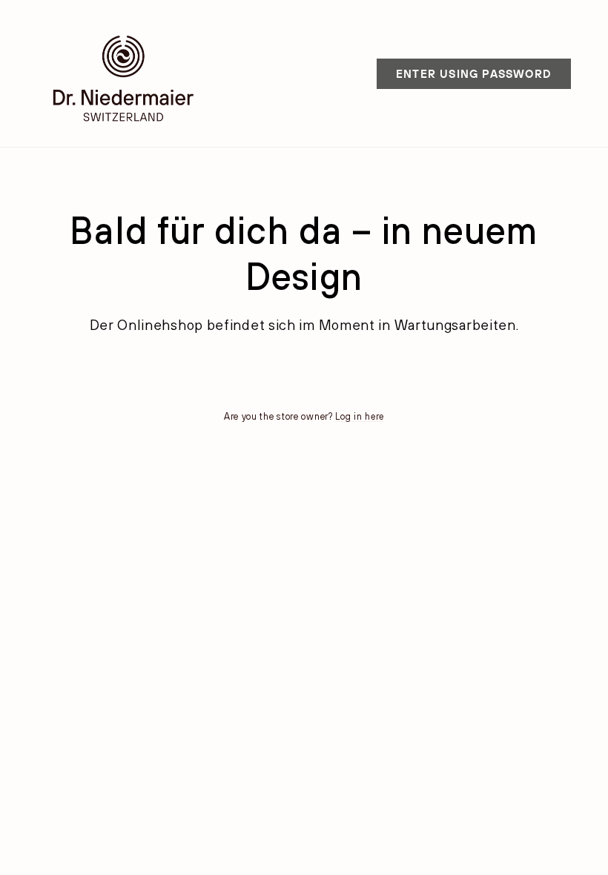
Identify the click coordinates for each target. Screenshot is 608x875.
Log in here (359, 416)
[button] (474, 74)
